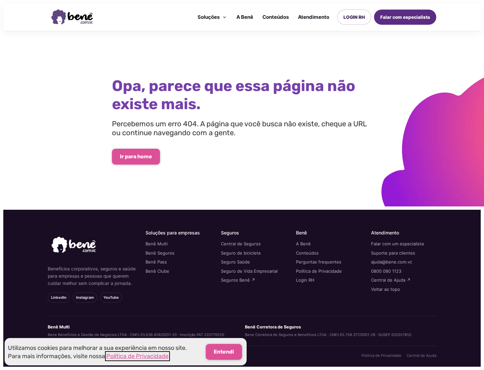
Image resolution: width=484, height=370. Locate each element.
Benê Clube (157, 271)
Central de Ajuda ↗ (391, 280)
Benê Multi (157, 243)
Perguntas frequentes (318, 261)
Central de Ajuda (421, 355)
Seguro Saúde (235, 261)
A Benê (244, 17)
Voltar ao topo (385, 289)
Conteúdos (275, 17)
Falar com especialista (405, 17)
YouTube (111, 297)
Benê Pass (156, 261)
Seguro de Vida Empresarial (249, 271)
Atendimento (313, 17)
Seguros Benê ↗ (238, 280)
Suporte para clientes (393, 253)
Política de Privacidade (319, 271)
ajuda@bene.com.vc (391, 261)
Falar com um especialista (397, 243)
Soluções (209, 17)
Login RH (305, 280)
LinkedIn (59, 297)
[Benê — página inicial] (72, 17)
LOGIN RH (354, 17)
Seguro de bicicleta (240, 253)
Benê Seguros (160, 253)
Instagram (85, 297)
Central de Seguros (241, 243)
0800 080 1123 (386, 271)
